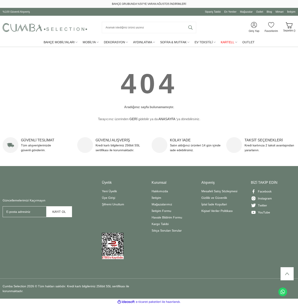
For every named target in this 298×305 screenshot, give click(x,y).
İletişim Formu (161, 211)
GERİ (133, 119)
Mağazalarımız (162, 204)
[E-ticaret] (148, 302)
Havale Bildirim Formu (167, 217)
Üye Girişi (108, 197)
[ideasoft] (126, 302)
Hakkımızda (160, 191)
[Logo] (45, 27)
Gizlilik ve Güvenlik (214, 197)
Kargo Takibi (160, 224)
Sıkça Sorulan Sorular (167, 230)
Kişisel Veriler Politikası (217, 211)
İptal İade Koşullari (214, 204)
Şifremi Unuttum (113, 204)
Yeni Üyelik (109, 191)
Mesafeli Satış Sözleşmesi (219, 191)
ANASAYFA (166, 119)
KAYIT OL (59, 211)
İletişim (156, 197)
